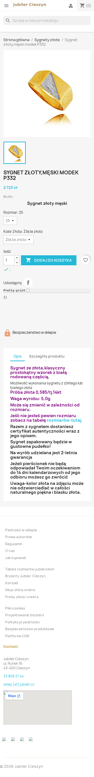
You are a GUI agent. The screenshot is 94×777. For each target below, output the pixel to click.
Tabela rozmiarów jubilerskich (30, 569)
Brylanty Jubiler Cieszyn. (26, 576)
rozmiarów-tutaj (64, 420)
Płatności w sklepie (21, 530)
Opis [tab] (17, 356)
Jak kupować (15, 558)
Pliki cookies (15, 608)
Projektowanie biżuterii (24, 615)
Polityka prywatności (22, 622)
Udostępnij (28, 282)
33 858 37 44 (13, 676)
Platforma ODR (17, 636)
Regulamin (14, 544)
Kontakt (11, 583)
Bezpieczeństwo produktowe (29, 629)
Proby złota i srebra (21, 597)
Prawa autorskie (18, 537)
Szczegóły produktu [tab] (47, 356)
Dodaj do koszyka (49, 260)
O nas (10, 551)
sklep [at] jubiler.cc (19, 684)
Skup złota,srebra (20, 590)
